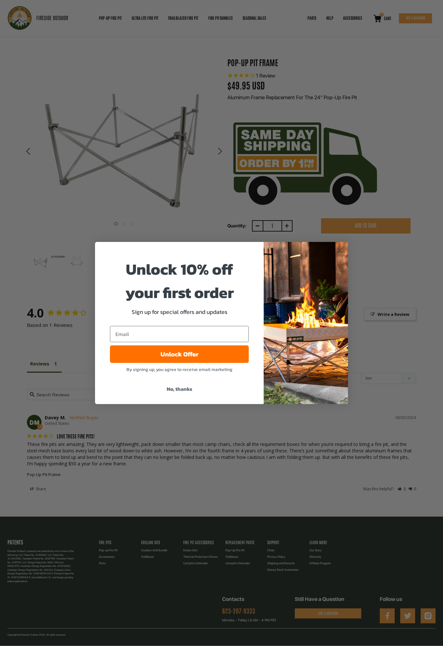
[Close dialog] (339, 250)
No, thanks (179, 389)
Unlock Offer (179, 354)
